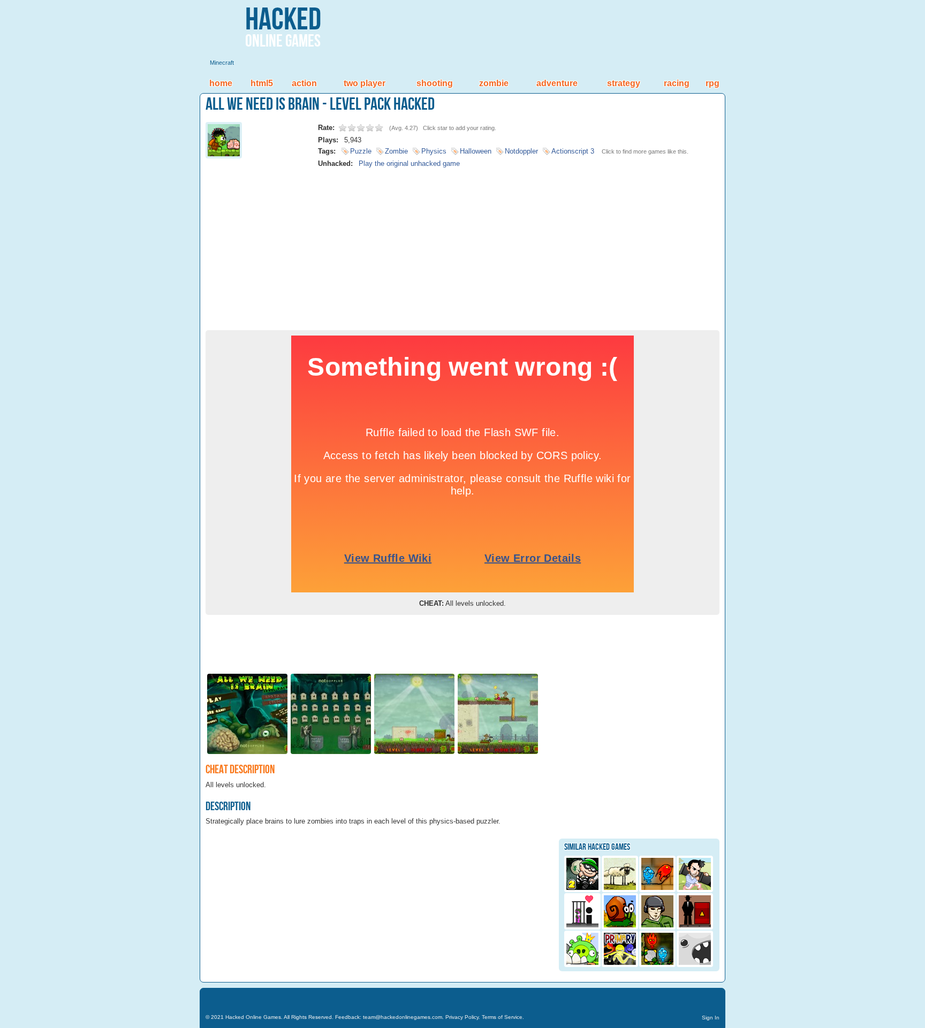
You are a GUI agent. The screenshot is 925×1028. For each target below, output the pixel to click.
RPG (712, 83)
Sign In (710, 1018)
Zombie (494, 83)
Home (220, 83)
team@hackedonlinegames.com (402, 1017)
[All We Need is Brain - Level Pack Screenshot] (247, 753)
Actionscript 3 (572, 151)
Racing (676, 83)
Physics (433, 151)
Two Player (364, 83)
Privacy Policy (462, 1017)
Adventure (557, 83)
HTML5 (262, 83)
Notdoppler (521, 151)
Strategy (623, 83)
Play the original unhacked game (409, 163)
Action (304, 83)
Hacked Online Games (253, 1017)
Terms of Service (502, 1017)
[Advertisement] (462, 244)
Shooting (434, 83)
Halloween (475, 151)
